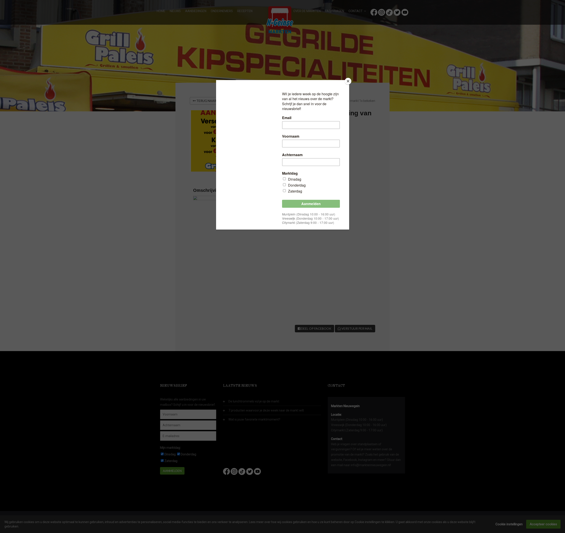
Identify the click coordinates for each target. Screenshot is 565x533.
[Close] (348, 81)
